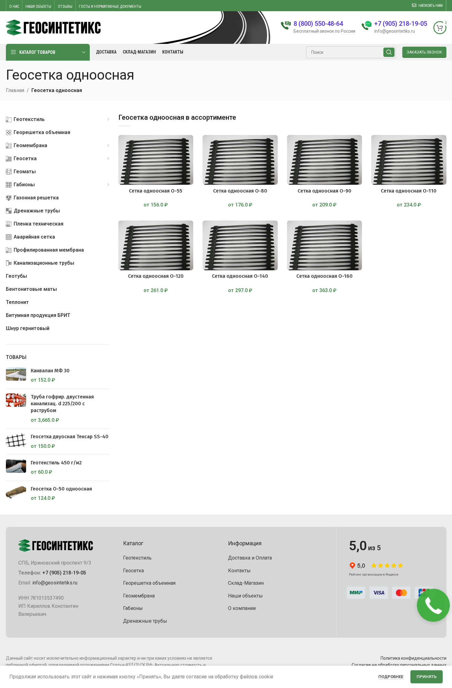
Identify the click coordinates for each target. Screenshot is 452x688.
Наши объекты (245, 596)
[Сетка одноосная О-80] (240, 160)
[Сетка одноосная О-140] (240, 245)
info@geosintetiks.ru (54, 583)
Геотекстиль (137, 558)
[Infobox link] (394, 28)
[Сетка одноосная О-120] (156, 245)
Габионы (133, 608)
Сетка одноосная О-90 (324, 191)
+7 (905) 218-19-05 (64, 573)
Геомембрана (139, 596)
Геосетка (133, 571)
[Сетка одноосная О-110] (408, 160)
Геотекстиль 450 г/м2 (56, 463)
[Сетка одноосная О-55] (156, 160)
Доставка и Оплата (250, 558)
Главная (15, 90)
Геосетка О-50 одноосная (61, 489)
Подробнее (391, 676)
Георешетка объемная (149, 583)
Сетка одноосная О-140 (240, 276)
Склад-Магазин (246, 583)
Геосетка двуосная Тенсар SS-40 (69, 436)
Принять (426, 676)
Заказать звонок (424, 52)
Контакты (239, 571)
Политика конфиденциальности (413, 658)
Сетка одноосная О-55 (155, 191)
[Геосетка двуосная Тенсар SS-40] (16, 441)
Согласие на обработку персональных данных (399, 664)
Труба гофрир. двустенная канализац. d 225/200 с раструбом (62, 404)
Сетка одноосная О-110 (408, 191)
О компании (242, 608)
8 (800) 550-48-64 (318, 23)
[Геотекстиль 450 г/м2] (16, 467)
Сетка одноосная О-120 (156, 276)
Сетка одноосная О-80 (240, 191)
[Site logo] (53, 27)
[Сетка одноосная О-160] (324, 245)
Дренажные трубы (145, 621)
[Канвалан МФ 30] (16, 375)
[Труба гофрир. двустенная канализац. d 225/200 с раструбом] (16, 408)
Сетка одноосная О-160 (324, 276)
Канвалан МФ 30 (50, 371)
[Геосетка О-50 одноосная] (16, 494)
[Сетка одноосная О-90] (324, 160)
